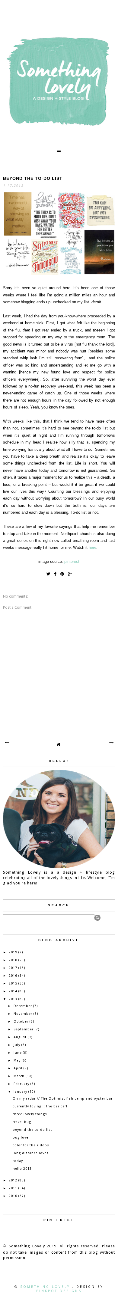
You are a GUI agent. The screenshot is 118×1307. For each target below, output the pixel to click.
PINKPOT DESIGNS (59, 1291)
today (18, 1161)
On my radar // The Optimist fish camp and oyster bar (63, 1099)
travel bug (22, 1122)
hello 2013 (22, 1169)
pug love (20, 1137)
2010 (13, 1196)
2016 (13, 976)
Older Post (111, 743)
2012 (13, 1180)
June (18, 1053)
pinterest (71, 561)
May (17, 1060)
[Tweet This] (48, 574)
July (17, 1045)
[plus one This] (69, 574)
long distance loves (31, 1153)
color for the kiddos (31, 1145)
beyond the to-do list (32, 1130)
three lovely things (30, 1114)
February (21, 1084)
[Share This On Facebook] (55, 574)
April (18, 1068)
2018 (13, 960)
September (23, 1029)
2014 (13, 991)
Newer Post (7, 743)
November (23, 1014)
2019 (13, 952)
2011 (13, 1188)
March (19, 1076)
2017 (13, 968)
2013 (13, 999)
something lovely (46, 1287)
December (23, 1006)
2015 (13, 983)
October (21, 1021)
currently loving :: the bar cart (40, 1106)
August (20, 1037)
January (20, 1092)
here (92, 547)
